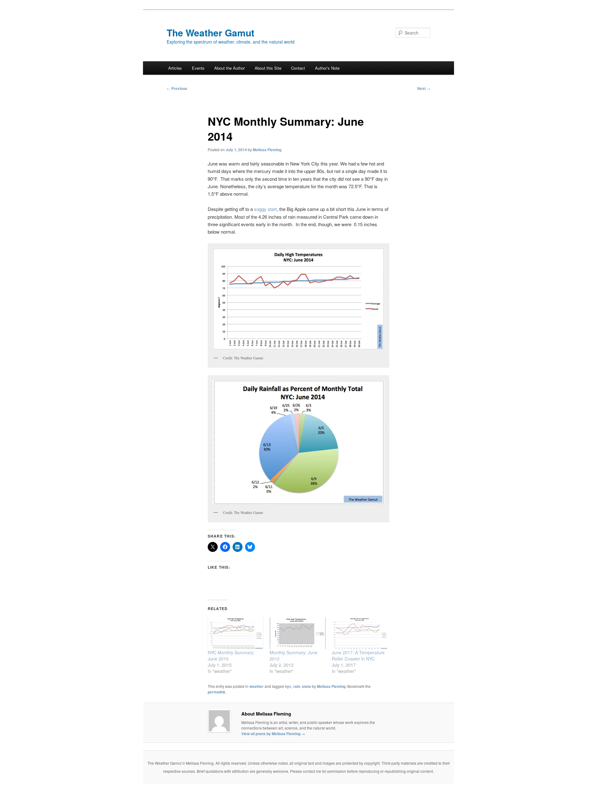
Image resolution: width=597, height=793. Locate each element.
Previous (177, 88)
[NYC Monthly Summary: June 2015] (235, 633)
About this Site (268, 68)
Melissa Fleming (267, 149)
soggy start (265, 209)
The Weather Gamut (210, 32)
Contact (298, 68)
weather (256, 686)
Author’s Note (327, 68)
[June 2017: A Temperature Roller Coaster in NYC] (359, 633)
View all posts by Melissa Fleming (273, 733)
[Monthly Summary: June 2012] (297, 633)
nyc (288, 686)
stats (306, 686)
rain (296, 686)
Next (423, 88)
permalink (216, 692)
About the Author (229, 68)
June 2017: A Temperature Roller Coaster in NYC (358, 655)
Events (198, 68)
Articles (175, 68)
